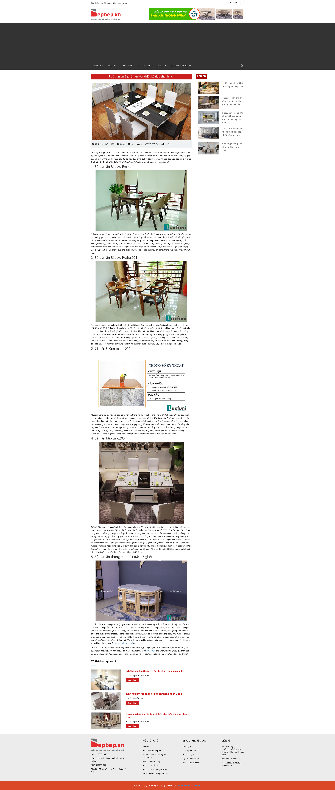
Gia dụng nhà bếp (179, 65)
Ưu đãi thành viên (108, 3)
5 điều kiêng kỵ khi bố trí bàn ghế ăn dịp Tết (232, 85)
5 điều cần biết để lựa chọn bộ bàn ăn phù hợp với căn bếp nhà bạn (232, 117)
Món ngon (127, 65)
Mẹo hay (112, 65)
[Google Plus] (242, 2)
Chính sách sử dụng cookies (155, 769)
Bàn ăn (160, 65)
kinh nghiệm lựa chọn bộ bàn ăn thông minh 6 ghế (154, 693)
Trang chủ (97, 65)
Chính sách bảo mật (151, 765)
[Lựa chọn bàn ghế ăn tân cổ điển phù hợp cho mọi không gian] (106, 720)
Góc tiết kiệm (188, 754)
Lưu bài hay (123, 3)
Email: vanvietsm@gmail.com (155, 773)
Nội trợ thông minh (191, 758)
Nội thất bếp (144, 65)
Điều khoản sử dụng (151, 761)
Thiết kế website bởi (188, 785)
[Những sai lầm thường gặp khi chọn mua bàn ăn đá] (106, 679)
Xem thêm (132, 680)
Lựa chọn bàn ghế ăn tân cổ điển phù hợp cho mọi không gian (157, 716)
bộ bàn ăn (150, 650)
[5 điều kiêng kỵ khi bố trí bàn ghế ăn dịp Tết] (207, 88)
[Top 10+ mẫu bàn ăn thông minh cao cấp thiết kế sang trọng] (207, 133)
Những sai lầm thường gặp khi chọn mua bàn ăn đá (154, 671)
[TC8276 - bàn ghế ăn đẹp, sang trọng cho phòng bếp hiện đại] (207, 102)
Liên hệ (146, 746)
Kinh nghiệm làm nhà (231, 758)
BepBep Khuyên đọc (194, 740)
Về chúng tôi (151, 740)
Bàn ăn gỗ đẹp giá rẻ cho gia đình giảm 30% (232, 146)
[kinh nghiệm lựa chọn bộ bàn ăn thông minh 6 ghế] (106, 700)
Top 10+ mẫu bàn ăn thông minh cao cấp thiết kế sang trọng (232, 131)
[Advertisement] (167, 42)
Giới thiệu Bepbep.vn (152, 750)
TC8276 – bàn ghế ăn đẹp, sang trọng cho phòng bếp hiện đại (232, 101)
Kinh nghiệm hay (190, 750)
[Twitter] (236, 2)
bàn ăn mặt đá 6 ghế (124, 643)
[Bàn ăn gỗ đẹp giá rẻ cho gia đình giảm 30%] (207, 148)
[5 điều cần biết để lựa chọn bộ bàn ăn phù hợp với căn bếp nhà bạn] (207, 117)
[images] (196, 13)
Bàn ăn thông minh (191, 762)
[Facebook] (230, 2)
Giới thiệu (95, 3)
